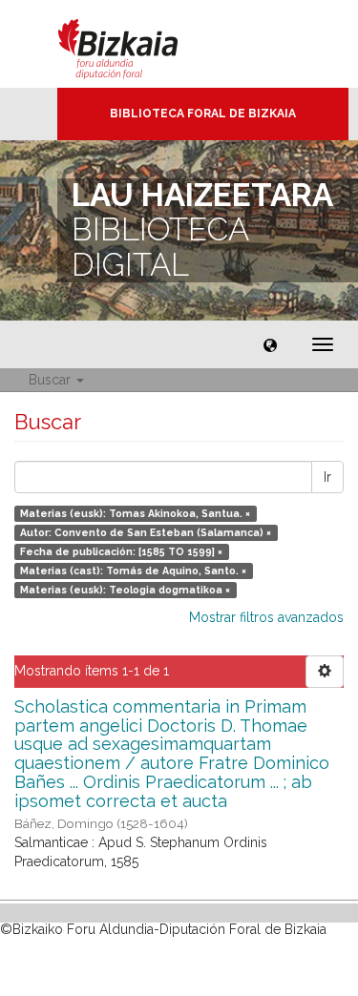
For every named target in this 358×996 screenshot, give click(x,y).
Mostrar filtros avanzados (266, 617)
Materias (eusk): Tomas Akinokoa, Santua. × (135, 513)
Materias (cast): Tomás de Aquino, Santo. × (133, 570)
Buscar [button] (51, 379)
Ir (327, 477)
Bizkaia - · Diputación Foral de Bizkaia (138, 44)
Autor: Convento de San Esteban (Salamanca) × (145, 532)
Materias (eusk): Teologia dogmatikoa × (125, 589)
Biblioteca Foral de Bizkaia (203, 113)
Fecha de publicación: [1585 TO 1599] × (121, 551)
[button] (270, 344)
